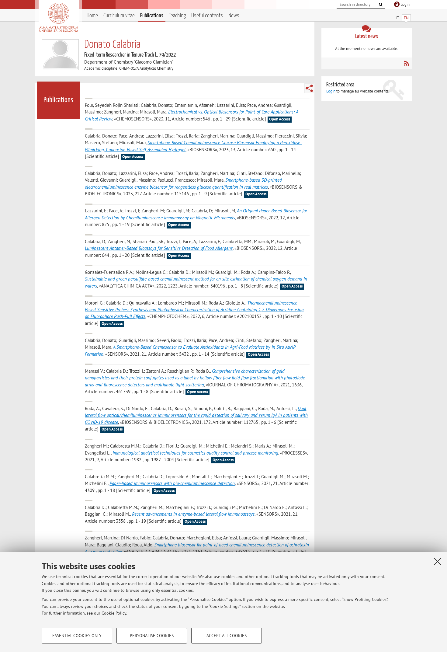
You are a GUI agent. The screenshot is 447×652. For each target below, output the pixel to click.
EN (406, 17)
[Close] (437, 561)
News (233, 16)
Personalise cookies (152, 635)
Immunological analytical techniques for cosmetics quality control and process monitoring (195, 453)
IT (397, 17)
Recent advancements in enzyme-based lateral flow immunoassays (193, 514)
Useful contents (207, 16)
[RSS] (406, 63)
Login (330, 91)
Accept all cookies (226, 635)
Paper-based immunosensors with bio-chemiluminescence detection (172, 483)
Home (92, 16)
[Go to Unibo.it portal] (58, 17)
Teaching (177, 16)
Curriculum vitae (119, 16)
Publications (151, 16)
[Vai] (380, 4)
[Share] (309, 88)
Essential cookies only (77, 635)
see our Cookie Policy (106, 613)
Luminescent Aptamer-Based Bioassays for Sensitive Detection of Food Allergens (159, 248)
